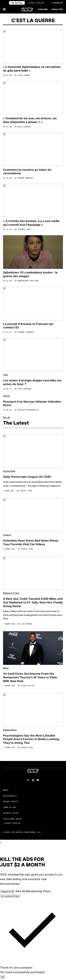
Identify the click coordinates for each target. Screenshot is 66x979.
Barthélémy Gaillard (28, 281)
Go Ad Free (17, 3)
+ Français (57, 3)
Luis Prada (26, 624)
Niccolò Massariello (28, 410)
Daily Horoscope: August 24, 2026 (27, 476)
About (5, 790)
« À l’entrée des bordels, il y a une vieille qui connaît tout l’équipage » (31, 222)
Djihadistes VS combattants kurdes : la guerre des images (30, 274)
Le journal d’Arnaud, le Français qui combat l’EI (28, 325)
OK (2, 977)
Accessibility (10, 796)
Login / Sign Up (36, 3)
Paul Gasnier (24, 127)
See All (6, 417)
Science (7, 535)
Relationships (10, 730)
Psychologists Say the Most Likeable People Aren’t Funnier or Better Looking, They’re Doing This (31, 739)
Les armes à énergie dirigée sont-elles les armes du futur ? (32, 382)
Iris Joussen (24, 389)
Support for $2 (7, 891)
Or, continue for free (10, 896)
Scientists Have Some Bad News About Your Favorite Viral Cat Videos (30, 542)
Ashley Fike (26, 491)
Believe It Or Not (11, 593)
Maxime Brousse (25, 178)
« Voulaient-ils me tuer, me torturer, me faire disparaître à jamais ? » (30, 120)
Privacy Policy (10, 802)
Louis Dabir (24, 75)
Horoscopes (9, 471)
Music (6, 668)
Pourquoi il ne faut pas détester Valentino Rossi (32, 403)
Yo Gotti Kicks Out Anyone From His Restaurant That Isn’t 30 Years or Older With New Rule (30, 677)
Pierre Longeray (26, 332)
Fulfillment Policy (12, 819)
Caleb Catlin (27, 686)
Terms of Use (9, 807)
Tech (5, 375)
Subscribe (43, 9)
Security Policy (11, 813)
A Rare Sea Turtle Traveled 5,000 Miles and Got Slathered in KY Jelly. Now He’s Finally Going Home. (33, 602)
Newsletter (57, 9)
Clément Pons (24, 229)
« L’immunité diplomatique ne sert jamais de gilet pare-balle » (32, 68)
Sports (6, 396)
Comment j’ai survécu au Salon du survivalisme (27, 171)
